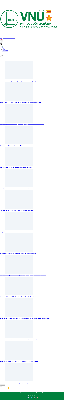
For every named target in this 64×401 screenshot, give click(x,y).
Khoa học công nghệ (5, 50)
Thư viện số (2, 38)
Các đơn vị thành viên (5, 53)
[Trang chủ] (28, 37)
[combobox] (1, 40)
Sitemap (14, 38)
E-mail (9, 38)
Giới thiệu (3, 48)
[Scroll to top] (1, 386)
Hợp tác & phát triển (5, 51)
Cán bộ (3, 52)
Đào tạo (3, 49)
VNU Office (6, 38)
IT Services (11, 38)
